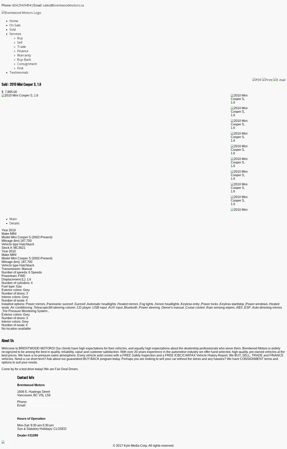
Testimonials (18, 72)
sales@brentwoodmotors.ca (63, 5)
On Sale (14, 25)
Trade (21, 47)
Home (13, 21)
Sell (19, 42)
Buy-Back (24, 59)
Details (14, 223)
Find (20, 68)
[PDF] (257, 80)
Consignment (27, 64)
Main (13, 219)
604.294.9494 (21, 5)
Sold (12, 29)
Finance (22, 51)
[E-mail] (279, 80)
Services (15, 34)
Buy (20, 38)
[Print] (267, 80)
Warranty (24, 55)
